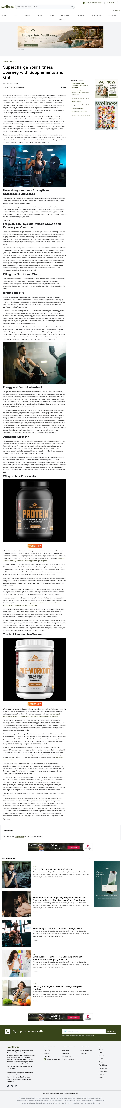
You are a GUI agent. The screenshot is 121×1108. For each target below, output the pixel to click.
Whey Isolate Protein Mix (79, 111)
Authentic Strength (77, 108)
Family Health (97, 16)
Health (40, 16)
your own (59, 757)
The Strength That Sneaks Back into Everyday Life (57, 928)
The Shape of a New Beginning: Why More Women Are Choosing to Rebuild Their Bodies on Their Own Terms (59, 898)
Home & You (81, 16)
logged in (19, 836)
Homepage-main (7, 61)
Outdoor (62, 20)
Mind (15, 16)
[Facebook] (8, 1086)
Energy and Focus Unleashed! (80, 105)
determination (8, 760)
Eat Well (27, 16)
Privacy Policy (90, 1035)
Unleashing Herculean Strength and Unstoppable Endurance (80, 85)
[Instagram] (16, 1086)
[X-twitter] (12, 1086)
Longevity (112, 16)
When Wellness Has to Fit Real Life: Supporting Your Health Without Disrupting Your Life (58, 958)
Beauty (4, 16)
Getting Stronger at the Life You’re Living (53, 869)
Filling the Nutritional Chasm (80, 98)
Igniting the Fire (76, 101)
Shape (52, 16)
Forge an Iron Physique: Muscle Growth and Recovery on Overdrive (80, 93)
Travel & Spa (65, 16)
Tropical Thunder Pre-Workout (81, 115)
